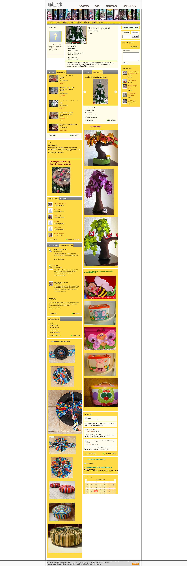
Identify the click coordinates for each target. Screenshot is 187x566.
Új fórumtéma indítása (110, 453)
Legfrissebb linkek (53, 319)
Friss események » (134, 46)
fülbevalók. (89, 112)
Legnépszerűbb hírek (66, 245)
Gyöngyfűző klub (132, 80)
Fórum (86, 22)
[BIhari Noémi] (50, 228)
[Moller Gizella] (50, 216)
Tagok (58, 22)
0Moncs (61, 108)
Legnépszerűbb (61, 72)
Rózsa (78, 62)
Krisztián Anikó (90, 431)
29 (96, 484)
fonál (73, 66)
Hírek (79, 22)
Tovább (90, 33)
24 (87, 491)
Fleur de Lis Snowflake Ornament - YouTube (69, 76)
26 (96, 491)
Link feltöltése (76, 335)
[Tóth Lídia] (50, 222)
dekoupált (106, 62)
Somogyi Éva (57, 209)
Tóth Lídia (56, 221)
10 (87, 487)
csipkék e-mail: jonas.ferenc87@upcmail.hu (92, 62)
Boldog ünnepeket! (92, 117)
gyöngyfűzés (83, 66)
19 (96, 489)
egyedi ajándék (86, 64)
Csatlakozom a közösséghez (130, 27)
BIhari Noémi (57, 227)
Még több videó (54, 135)
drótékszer (71, 64)
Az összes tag (53, 239)
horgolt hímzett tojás (92, 115)
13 (100, 487)
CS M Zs (89, 444)
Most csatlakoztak (53, 198)
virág (51, 323)
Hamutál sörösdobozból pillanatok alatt (69, 101)
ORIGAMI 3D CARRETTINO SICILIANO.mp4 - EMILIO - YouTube (67, 89)
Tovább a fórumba (91, 453)
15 (109, 487)
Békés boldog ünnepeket (60, 249)
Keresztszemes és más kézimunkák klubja (132, 87)
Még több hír (53, 313)
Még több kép (89, 120)
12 (96, 487)
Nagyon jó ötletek (54, 330)
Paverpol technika (72, 62)
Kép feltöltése (112, 120)
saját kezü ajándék (55, 332)
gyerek (76, 66)
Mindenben (135, 32)
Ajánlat (56, 266)
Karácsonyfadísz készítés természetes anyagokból (66, 113)
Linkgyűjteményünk (55, 335)
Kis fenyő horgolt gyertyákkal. (99, 28)
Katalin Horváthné (59, 233)
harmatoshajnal (63, 130)
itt (100, 564)
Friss (101, 22)
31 (104, 484)
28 (91, 484)
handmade (91, 66)
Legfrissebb (51, 72)
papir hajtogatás (54, 327)
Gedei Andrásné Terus (60, 203)
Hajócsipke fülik (72, 57)
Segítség (89, 418)
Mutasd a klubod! (91, 429)
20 (100, 489)
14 (104, 487)
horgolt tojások (72, 48)
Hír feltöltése (76, 313)
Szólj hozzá (61, 259)
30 (100, 484)
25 (91, 491)
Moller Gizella (57, 215)
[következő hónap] (115, 480)
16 (113, 487)
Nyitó (50, 22)
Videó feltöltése (75, 135)
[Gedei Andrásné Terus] (50, 204)
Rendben (135, 563)
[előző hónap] (86, 480)
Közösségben (126, 32)
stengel (61, 83)
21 (104, 489)
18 (91, 489)
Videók (72, 22)
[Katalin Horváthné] (50, 235)
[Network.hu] (55, 5)
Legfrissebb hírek (53, 245)
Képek (65, 22)
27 (87, 484)
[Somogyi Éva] (50, 210)
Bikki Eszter (89, 420)
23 (113, 489)
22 (109, 489)
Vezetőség (63, 198)
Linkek (94, 22)
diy (110, 62)
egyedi (77, 64)
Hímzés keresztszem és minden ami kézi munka (133, 73)
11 (91, 487)
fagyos (93, 64)
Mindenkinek (52, 298)
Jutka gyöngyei (54, 325)
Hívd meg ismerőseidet (73, 239)
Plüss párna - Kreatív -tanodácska (68, 124)
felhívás (97, 64)
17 (87, 489)
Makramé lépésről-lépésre (61, 282)
